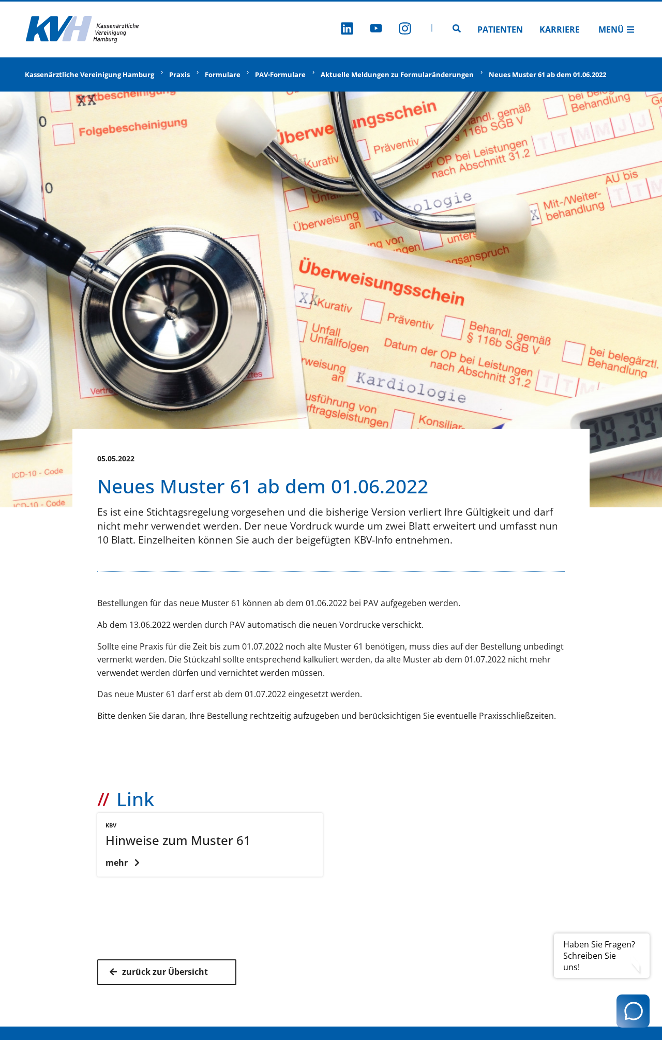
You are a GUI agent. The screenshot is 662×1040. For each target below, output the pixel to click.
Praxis (179, 74)
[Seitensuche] (457, 29)
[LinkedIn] (347, 29)
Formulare (222, 74)
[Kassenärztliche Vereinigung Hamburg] (83, 29)
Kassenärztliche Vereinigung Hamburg (89, 74)
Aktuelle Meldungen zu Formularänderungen (397, 74)
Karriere (559, 29)
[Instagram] (405, 29)
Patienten (500, 29)
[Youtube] (376, 29)
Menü (611, 29)
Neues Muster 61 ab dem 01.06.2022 (547, 74)
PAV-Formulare (280, 74)
